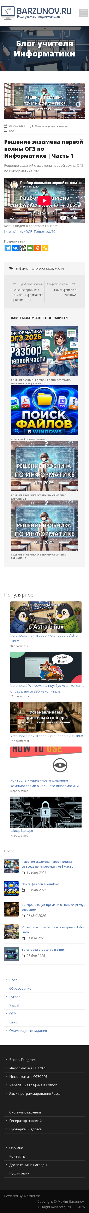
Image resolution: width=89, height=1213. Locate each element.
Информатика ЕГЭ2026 (28, 1068)
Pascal (14, 1005)
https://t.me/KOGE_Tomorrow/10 (29, 231)
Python (14, 997)
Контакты (17, 1156)
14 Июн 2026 (36, 872)
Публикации (19, 1173)
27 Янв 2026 (35, 955)
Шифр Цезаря (21, 830)
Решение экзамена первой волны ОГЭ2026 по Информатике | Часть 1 (41, 382)
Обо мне (16, 1148)
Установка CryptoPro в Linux (43, 950)
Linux (13, 1022)
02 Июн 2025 (17, 126)
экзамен (60, 268)
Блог (13, 980)
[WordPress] (22, 248)
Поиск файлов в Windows (28, 439)
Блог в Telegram (22, 1059)
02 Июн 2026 (36, 890)
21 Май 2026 (36, 915)
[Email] (30, 248)
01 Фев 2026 (35, 938)
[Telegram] (8, 248)
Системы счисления (25, 1112)
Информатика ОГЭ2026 (28, 1076)
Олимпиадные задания (28, 1030)
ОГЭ (11, 130)
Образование (20, 988)
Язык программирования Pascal (35, 1093)
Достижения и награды (28, 1165)
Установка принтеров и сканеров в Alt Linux (46, 736)
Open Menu (83, 13)
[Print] (37, 248)
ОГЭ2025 (47, 268)
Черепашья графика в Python (33, 1085)
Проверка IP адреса (25, 1129)
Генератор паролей (25, 1120)
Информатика (25, 268)
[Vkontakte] (15, 248)
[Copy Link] (45, 248)
